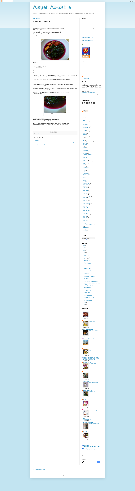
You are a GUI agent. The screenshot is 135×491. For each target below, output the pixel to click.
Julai (85, 302)
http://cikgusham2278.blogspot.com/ (88, 92)
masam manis (86, 381)
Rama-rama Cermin (87, 263)
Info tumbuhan (85, 150)
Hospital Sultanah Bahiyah (88, 141)
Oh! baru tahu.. (85, 173)
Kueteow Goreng (87, 292)
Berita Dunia (85, 128)
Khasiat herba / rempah (87, 161)
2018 (84, 245)
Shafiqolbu (85, 448)
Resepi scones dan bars (87, 219)
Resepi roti (85, 216)
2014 (84, 252)
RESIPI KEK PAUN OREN (93, 330)
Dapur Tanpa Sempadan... (88, 329)
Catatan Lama (74, 142)
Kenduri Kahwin (87, 294)
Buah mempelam (86, 131)
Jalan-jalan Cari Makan (87, 154)
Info (83, 146)
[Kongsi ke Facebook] (55, 132)
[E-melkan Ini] (51, 132)
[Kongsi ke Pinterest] (56, 132)
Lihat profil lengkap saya (86, 78)
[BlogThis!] (52, 132)
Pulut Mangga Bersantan (87, 419)
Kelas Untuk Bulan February (94, 382)
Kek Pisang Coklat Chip (88, 268)
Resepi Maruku (85, 204)
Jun (84, 304)
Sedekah (84, 223)
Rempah (84, 181)
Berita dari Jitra (85, 127)
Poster (84, 177)
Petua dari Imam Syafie (88, 290)
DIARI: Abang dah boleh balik (89, 276)
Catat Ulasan (37, 140)
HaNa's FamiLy (86, 431)
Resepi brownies (86, 191)
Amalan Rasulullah (86, 118)
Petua (84, 176)
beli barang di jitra (86, 126)
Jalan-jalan (85, 153)
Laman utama (55, 142)
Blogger (73, 475)
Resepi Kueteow (86, 201)
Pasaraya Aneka (86, 174)
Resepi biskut (85, 190)
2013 (84, 254)
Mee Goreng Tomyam (92, 363)
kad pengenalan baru (87, 156)
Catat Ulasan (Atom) (41, 144)
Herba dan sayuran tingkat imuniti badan (91, 271)
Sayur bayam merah (87, 274)
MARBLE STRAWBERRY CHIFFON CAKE (92, 265)
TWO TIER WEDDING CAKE (94, 423)
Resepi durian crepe (86, 196)
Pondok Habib (86, 445)
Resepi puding (85, 211)
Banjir (84, 123)
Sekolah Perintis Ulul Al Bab (88, 224)
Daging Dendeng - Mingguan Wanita (91, 281)
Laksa (84, 164)
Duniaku (84, 348)
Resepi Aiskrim (85, 184)
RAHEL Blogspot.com (87, 320)
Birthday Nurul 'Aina (87, 298)
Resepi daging (85, 193)
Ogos (85, 262)
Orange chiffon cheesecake (89, 266)
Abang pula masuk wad (88, 285)
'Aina (84, 117)
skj (83, 226)
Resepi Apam (85, 187)
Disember (86, 255)
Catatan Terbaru (36, 142)
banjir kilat (85, 124)
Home (84, 418)
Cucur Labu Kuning (92, 321)
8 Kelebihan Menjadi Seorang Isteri (90, 289)
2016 (84, 249)
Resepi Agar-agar (86, 183)
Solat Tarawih (85, 227)
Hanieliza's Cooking (87, 399)
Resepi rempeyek (86, 214)
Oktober (85, 258)
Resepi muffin (85, 207)
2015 (84, 250)
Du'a (83, 138)
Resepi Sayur (38, 133)
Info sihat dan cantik (86, 148)
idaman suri (85, 143)
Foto (83, 140)
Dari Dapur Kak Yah (87, 362)
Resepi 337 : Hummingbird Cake (94, 410)
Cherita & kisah (85, 136)
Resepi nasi (85, 209)
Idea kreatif (85, 144)
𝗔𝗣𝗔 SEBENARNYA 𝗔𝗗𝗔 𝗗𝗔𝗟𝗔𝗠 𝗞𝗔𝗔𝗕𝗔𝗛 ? (91, 446)
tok (83, 231)
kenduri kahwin (85, 158)
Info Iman (84, 147)
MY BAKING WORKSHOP (88, 422)
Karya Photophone (92, 339)
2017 (84, 247)
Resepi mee (85, 206)
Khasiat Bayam (86, 273)
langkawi (84, 166)
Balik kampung (85, 121)
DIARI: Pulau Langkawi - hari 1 (89, 270)
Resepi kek (85, 199)
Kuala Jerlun (85, 163)
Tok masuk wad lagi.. (88, 287)
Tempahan (85, 230)
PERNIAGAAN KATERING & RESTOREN (91, 357)
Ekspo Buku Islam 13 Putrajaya (94, 400)
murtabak (84, 170)
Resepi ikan (85, 197)
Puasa (84, 179)
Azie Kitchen (85, 310)
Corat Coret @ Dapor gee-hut (89, 338)
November (86, 257)
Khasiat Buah (85, 160)
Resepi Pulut (85, 213)
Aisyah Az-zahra (52, 7)
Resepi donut (85, 194)
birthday (84, 130)
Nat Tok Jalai (85, 171)
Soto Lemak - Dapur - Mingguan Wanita (91, 279)
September (86, 260)
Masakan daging (86, 167)
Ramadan (84, 180)
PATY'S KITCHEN (86, 371)
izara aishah (85, 151)
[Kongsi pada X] (53, 132)
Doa (83, 137)
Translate (91, 240)
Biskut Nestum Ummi (88, 300)
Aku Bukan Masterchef (87, 409)
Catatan (84, 134)
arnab (84, 120)
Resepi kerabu (85, 200)
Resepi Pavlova (86, 210)
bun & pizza (85, 133)
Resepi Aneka (85, 186)
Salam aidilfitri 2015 (92, 391)
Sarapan (84, 221)
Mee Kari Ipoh (86, 278)
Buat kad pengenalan (88, 295)
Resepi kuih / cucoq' (86, 203)
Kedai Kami (85, 157)
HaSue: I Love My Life (87, 390)
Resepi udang (85, 220)
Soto (83, 229)
